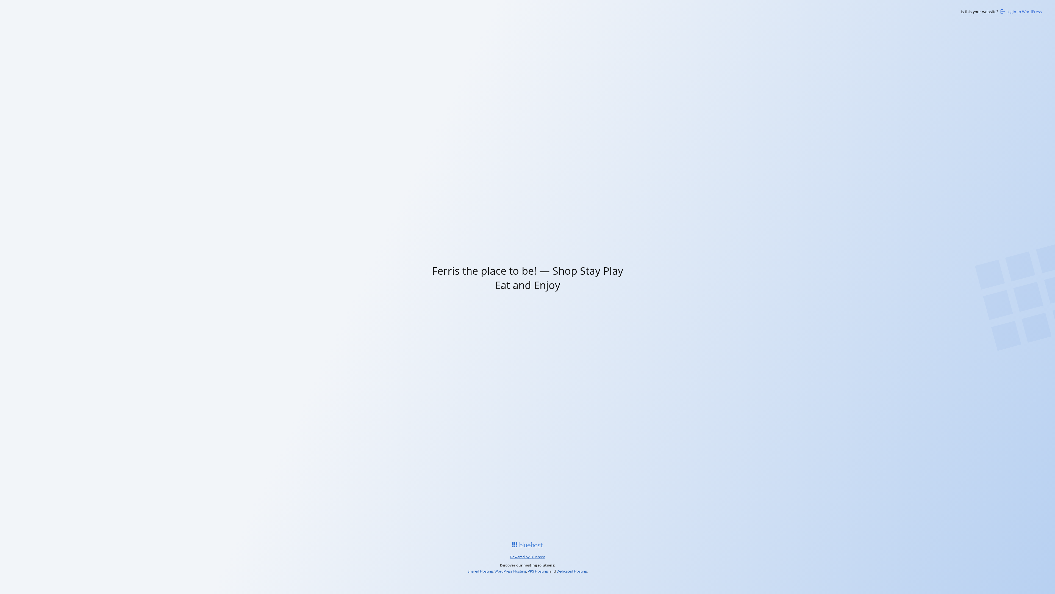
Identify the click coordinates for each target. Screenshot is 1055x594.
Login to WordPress (1024, 11)
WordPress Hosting (510, 571)
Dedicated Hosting (572, 571)
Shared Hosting (480, 571)
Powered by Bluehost (527, 556)
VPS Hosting (538, 571)
